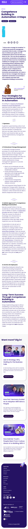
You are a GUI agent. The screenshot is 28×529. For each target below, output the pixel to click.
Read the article (8, 376)
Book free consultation (17, 2)
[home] (4, 2)
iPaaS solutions (9, 240)
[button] (25, 2)
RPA (8, 238)
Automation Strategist (8, 231)
